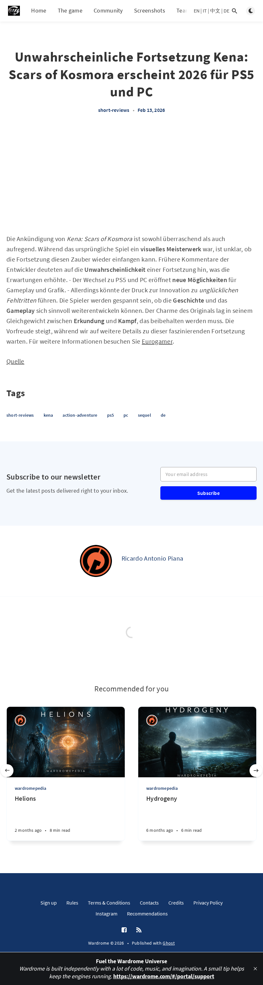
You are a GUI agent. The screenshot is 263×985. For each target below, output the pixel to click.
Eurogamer (157, 341)
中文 (215, 10)
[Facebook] (124, 930)
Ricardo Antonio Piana (152, 558)
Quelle (15, 361)
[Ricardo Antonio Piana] (96, 561)
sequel (144, 415)
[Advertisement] (131, 177)
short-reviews (114, 110)
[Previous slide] (7, 770)
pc (125, 415)
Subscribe (208, 493)
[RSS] (138, 930)
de (163, 415)
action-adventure (80, 415)
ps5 (110, 415)
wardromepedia (31, 788)
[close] (255, 969)
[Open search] (234, 11)
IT (205, 10)
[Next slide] (256, 770)
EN (196, 10)
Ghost (169, 943)
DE (226, 10)
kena (48, 415)
